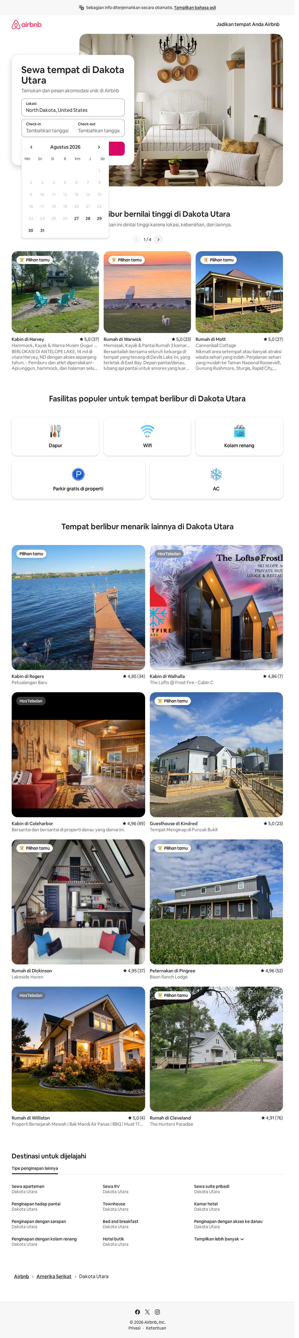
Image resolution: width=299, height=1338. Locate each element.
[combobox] (73, 110)
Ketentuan (156, 1328)
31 (42, 230)
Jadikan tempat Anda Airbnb (247, 24)
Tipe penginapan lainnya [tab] (35, 1168)
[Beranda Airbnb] (26, 24)
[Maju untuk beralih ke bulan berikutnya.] (98, 147)
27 (76, 218)
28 (88, 218)
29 (99, 218)
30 (30, 230)
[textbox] (47, 130)
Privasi (134, 1328)
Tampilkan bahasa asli (195, 7)
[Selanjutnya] (158, 239)
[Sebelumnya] (136, 239)
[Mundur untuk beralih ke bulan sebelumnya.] (31, 147)
